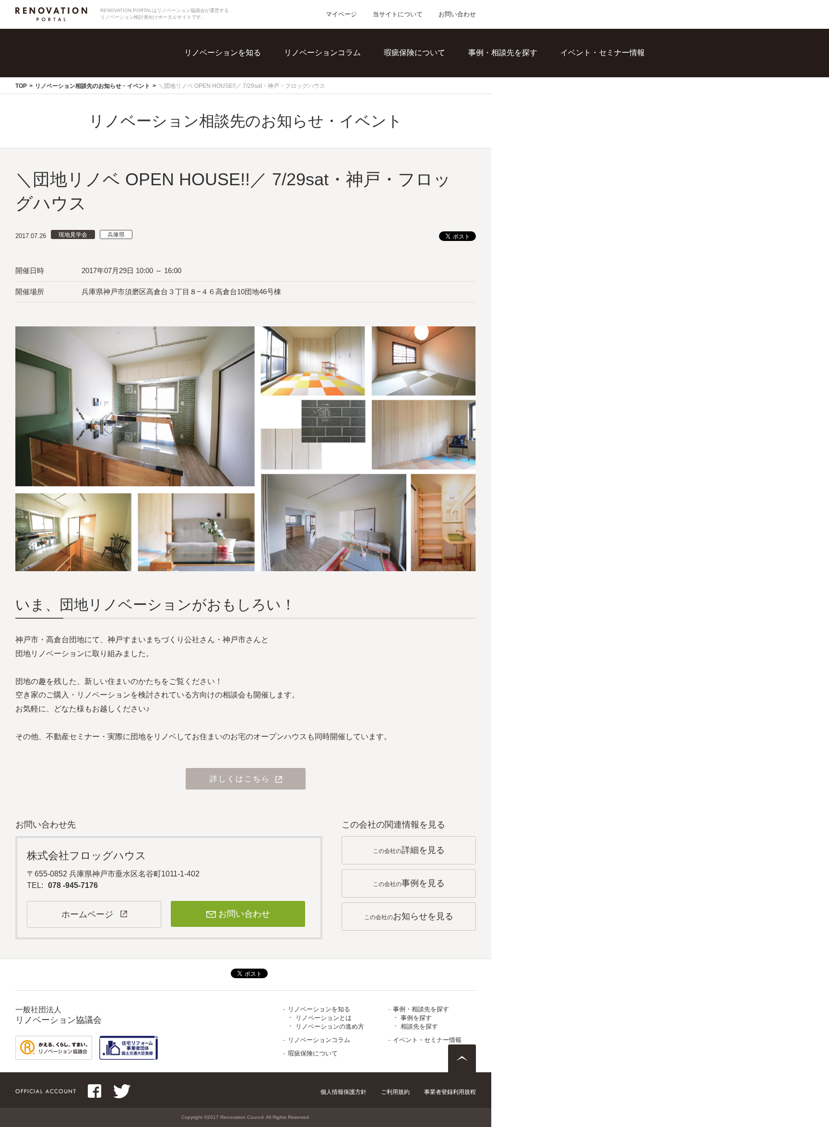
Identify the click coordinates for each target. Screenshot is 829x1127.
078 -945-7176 (73, 885)
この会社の (409, 850)
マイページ (341, 14)
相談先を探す (516, 87)
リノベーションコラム (322, 52)
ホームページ (87, 914)
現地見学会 (73, 234)
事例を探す (512, 67)
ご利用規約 (395, 1092)
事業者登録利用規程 (450, 1092)
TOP (21, 86)
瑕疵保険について (414, 52)
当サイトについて (398, 14)
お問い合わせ (457, 14)
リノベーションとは (243, 67)
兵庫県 (116, 234)
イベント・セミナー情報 (602, 52)
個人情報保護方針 (343, 1092)
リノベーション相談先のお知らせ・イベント (92, 86)
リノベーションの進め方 (251, 87)
